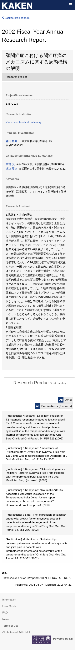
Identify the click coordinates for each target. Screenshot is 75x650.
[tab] (39, 382)
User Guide (9, 606)
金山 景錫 (11, 141)
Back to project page (17, 17)
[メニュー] (70, 4)
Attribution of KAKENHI (16, 632)
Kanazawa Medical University (23, 122)
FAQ (5, 612)
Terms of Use (10, 625)
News (5, 619)
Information (9, 599)
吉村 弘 (10, 164)
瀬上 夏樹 (11, 168)
